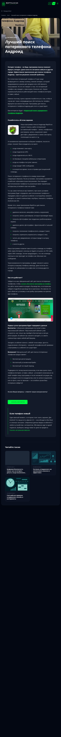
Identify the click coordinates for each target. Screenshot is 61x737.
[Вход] (54, 3)
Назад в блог (7, 11)
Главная (3, 15)
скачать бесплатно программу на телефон (36, 284)
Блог (8, 15)
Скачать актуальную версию (20, 430)
